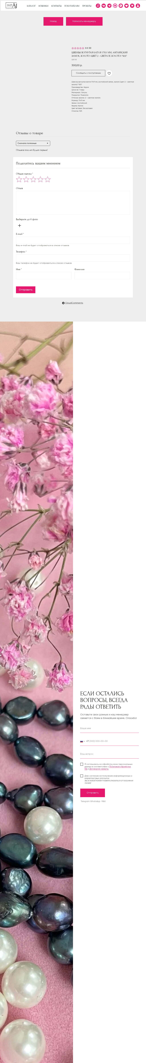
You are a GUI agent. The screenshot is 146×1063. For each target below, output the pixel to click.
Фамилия (79, 269)
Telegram (85, 801)
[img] (138, 6)
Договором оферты (99, 769)
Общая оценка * (24, 173)
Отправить (26, 290)
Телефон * (21, 251)
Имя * (19, 269)
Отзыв (19, 188)
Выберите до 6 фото (27, 219)
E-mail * (20, 234)
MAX (104, 801)
